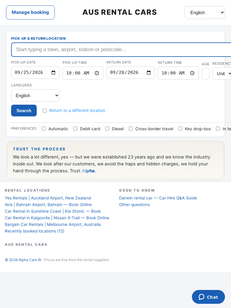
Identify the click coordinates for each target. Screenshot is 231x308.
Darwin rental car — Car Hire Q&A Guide (158, 198)
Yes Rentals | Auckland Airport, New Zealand (48, 198)
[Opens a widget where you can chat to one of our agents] (208, 297)
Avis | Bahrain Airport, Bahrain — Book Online (48, 204)
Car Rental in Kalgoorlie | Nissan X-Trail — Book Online (57, 217)
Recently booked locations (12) (34, 231)
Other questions (134, 204)
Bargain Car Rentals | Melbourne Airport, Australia (53, 224)
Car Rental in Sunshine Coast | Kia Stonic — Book (53, 211)
